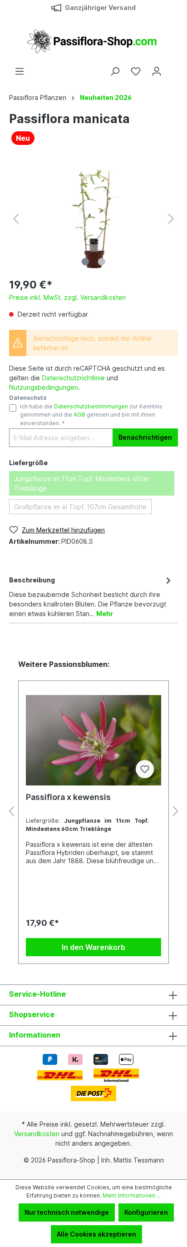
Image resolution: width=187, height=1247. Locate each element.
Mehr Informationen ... (132, 1195)
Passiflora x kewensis (68, 797)
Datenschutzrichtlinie (73, 378)
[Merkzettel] (135, 71)
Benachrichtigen (145, 437)
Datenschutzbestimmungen (91, 406)
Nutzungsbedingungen (43, 387)
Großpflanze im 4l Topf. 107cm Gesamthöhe (80, 507)
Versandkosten (36, 1134)
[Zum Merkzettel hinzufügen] (145, 769)
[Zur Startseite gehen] (93, 40)
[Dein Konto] (156, 71)
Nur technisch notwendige (67, 1212)
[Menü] (19, 71)
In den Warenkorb (93, 947)
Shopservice (31, 1014)
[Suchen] (114, 71)
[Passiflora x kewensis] (93, 740)
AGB (79, 414)
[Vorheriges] (16, 219)
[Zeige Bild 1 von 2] (85, 261)
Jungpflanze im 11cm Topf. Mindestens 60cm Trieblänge (81, 483)
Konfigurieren (146, 1212)
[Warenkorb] (172, 68)
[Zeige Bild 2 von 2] (101, 261)
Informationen (34, 1034)
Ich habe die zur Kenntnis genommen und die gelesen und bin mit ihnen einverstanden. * (91, 415)
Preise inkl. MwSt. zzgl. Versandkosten (67, 297)
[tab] (91, 596)
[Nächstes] (171, 219)
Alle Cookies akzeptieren (96, 1234)
